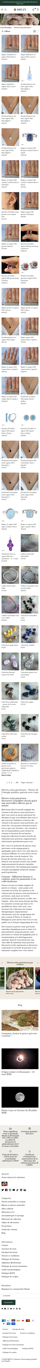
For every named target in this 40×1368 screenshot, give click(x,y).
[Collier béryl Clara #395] (10, 575)
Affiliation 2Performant (11, 1263)
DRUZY (9, 1359)
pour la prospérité (12, 870)
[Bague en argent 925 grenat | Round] (10, 233)
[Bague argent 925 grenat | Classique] (29, 201)
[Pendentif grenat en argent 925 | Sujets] (10, 326)
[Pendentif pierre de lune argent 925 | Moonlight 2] (10, 137)
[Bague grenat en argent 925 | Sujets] (29, 297)
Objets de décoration (10, 1223)
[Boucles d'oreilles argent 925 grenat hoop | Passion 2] (29, 233)
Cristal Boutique (6, 27)
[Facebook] (6, 1190)
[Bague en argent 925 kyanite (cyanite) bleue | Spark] (29, 137)
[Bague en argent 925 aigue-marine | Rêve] (29, 513)
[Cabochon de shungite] (29, 723)
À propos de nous (9, 1249)
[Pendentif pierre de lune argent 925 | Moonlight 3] (29, 105)
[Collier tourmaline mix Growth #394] (29, 575)
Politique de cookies (10, 1277)
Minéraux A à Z (8, 1212)
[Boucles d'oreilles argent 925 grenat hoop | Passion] (10, 265)
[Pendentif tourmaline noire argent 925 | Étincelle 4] (10, 449)
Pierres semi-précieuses (22, 27)
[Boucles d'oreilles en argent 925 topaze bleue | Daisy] (29, 417)
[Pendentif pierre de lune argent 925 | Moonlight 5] (29, 73)
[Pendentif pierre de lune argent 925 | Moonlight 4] (10, 105)
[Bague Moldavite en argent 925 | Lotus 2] (29, 43)
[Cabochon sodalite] (29, 634)
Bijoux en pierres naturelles (13, 1205)
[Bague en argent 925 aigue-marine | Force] (10, 513)
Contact (5, 1245)
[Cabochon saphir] (29, 691)
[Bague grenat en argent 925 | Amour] (10, 297)
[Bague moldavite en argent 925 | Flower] (10, 43)
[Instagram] (10, 1190)
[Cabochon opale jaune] (10, 634)
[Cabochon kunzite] (10, 661)
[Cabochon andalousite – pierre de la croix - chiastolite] (10, 691)
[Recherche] (6, 9)
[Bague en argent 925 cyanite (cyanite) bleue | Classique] (10, 169)
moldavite (27, 935)
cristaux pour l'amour (29, 867)
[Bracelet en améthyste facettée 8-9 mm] (29, 752)
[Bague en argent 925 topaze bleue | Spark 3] (10, 356)
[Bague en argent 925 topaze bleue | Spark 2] (29, 356)
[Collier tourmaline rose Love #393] (10, 604)
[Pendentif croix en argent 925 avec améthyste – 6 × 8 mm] (10, 543)
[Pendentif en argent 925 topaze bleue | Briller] (29, 385)
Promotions (7, 1226)
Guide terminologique (11, 1270)
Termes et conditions (10, 1256)
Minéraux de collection (11, 1219)
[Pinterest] (21, 1190)
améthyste (16, 929)
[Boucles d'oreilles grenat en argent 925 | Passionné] (29, 265)
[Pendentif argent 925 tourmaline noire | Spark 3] (29, 449)
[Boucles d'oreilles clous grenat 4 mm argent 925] (10, 201)
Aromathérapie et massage (13, 1216)
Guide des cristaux (9, 1230)
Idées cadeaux (7, 1209)
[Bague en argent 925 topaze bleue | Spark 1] (10, 385)
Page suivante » (27, 783)
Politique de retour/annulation (14, 1266)
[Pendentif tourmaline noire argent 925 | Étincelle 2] (10, 481)
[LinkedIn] (25, 1190)
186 (17, 783)
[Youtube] (14, 1190)
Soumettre (8, 1302)
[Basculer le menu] (2, 9)
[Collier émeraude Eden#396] (29, 543)
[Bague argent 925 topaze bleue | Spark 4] (29, 326)
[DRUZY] (20, 9)
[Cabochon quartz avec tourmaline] (29, 661)
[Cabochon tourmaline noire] (29, 604)
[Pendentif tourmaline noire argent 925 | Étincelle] (29, 481)
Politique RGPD (8, 1273)
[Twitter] (3, 1190)
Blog (20, 1005)
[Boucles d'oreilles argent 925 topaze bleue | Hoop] (10, 417)
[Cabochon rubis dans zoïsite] (10, 723)
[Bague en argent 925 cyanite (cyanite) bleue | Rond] (29, 169)
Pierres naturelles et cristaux (13, 1202)
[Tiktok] (17, 1190)
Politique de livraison (11, 1259)
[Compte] (33, 9)
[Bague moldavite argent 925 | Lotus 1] (10, 73)
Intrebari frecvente (9, 1252)
